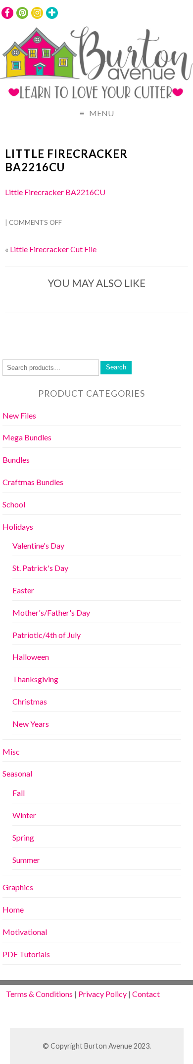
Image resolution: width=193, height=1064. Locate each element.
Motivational (24, 931)
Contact (146, 993)
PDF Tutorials (26, 954)
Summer (26, 859)
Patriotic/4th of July (46, 634)
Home (13, 909)
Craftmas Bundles (32, 482)
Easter (23, 590)
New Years (30, 723)
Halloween (30, 656)
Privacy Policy (102, 993)
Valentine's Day (38, 545)
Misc (11, 751)
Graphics (17, 887)
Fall (18, 792)
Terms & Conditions (39, 993)
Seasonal (17, 773)
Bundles (16, 459)
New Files (19, 415)
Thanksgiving (35, 679)
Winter (24, 815)
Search (116, 367)
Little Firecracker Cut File (53, 249)
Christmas (29, 701)
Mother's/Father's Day (51, 612)
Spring (23, 837)
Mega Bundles (26, 437)
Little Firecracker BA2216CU (66, 160)
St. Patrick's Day (40, 567)
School (13, 504)
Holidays (17, 526)
